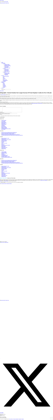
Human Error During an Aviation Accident (7, 157)
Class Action (3, 125)
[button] (0, 358)
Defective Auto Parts (4, 140)
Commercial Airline (4, 152)
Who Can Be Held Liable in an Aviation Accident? (8, 133)
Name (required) (2, 112)
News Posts (3, 144)
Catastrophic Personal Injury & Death (6, 139)
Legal (2, 143)
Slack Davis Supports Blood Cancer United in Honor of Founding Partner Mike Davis (12, 135)
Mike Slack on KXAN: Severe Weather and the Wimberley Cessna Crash (11, 134)
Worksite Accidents (4, 124)
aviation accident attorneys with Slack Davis (36, 103)
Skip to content (2, 0)
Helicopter (3, 153)
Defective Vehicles (4, 122)
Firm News (3, 141)
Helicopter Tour (3, 154)
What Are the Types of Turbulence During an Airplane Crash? (9, 132)
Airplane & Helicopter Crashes (5, 138)
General (2, 142)
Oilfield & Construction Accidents (6, 145)
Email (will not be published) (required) (5, 113)
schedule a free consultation (43, 180)
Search (2, 89)
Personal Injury (3, 123)
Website (1, 114)
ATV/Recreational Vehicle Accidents (6, 128)
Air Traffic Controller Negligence (6, 156)
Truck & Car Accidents (4, 147)
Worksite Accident (4, 148)
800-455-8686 (6, 1)
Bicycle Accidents (4, 126)
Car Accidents (3, 121)
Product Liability (4, 146)
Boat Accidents (3, 129)
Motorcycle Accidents (4, 127)
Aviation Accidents (4, 120)
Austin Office (1, 412)
